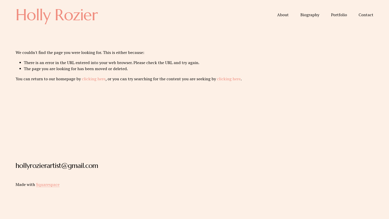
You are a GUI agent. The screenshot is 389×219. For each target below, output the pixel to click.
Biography (309, 14)
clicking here (94, 79)
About (283, 14)
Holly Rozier (56, 15)
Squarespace (48, 184)
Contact (366, 14)
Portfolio (339, 14)
